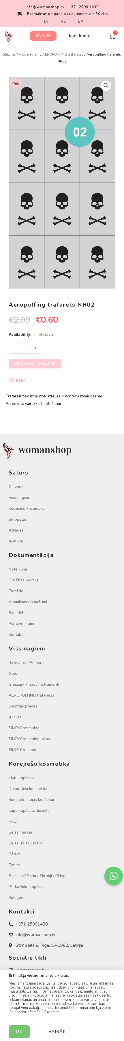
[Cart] (112, 36)
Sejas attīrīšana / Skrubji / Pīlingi (37, 876)
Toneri (14, 865)
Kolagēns (17, 897)
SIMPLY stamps (22, 749)
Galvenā (16, 486)
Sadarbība (18, 612)
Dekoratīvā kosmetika (28, 788)
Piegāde (16, 591)
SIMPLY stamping (24, 728)
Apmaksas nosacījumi (28, 602)
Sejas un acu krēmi (26, 843)
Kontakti (16, 634)
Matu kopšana (21, 778)
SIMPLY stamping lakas (29, 739)
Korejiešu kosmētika (27, 508)
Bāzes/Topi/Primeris (26, 662)
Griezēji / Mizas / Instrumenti (34, 684)
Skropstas (18, 519)
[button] (43, 36)
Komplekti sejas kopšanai (31, 799)
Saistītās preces (23, 706)
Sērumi (15, 854)
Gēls (13, 673)
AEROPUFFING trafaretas (63, 54)
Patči (13, 821)
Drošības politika (24, 580)
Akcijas (15, 717)
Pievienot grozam (35, 363)
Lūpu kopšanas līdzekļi (29, 810)
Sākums (9, 54)
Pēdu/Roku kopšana (27, 886)
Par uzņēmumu (22, 623)
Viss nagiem (29, 54)
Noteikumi (18, 569)
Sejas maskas (21, 832)
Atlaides (16, 530)
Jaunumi (16, 541)
